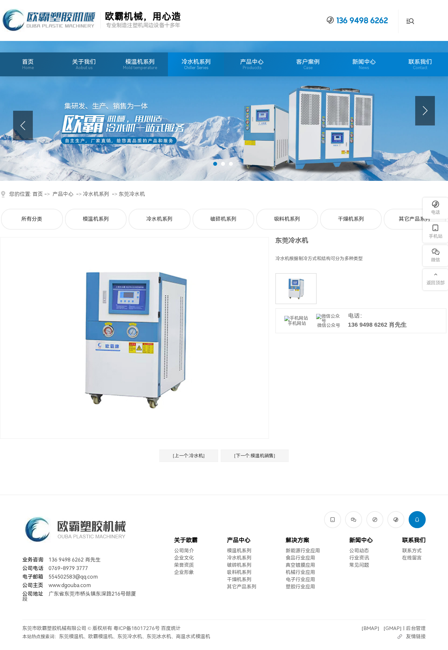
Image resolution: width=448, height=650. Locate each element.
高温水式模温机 (193, 637)
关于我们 (84, 64)
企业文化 (184, 558)
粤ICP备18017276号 (136, 628)
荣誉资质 (184, 565)
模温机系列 (140, 61)
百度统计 (171, 628)
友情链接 (416, 637)
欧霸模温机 (100, 637)
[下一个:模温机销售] (254, 455)
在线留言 (412, 558)
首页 (28, 64)
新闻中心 (364, 64)
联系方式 (412, 551)
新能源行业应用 (303, 551)
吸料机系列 (287, 219)
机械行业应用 (300, 572)
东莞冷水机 (132, 194)
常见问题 (359, 565)
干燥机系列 (351, 219)
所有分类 (31, 219)
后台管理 (416, 628)
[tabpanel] (224, 111)
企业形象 (184, 572)
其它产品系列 (414, 219)
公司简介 (184, 551)
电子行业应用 (300, 580)
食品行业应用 (300, 558)
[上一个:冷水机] (189, 455)
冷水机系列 (196, 61)
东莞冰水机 (159, 637)
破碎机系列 (223, 219)
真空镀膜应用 (300, 565)
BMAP (370, 628)
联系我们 (420, 64)
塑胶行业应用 (300, 587)
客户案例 (308, 64)
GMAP (392, 628)
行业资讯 (359, 558)
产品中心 (252, 64)
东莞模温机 (71, 637)
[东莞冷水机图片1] (295, 288)
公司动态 (359, 551)
